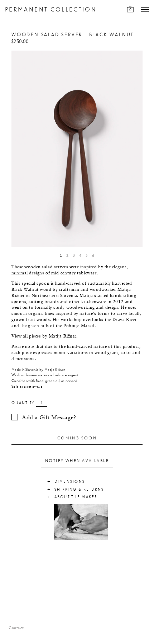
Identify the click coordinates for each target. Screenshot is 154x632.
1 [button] (61, 256)
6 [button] (93, 256)
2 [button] (67, 256)
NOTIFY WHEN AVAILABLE (77, 461)
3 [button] (74, 256)
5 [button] (87, 256)
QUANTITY (22, 403)
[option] (77, 149)
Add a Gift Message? (49, 418)
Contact (16, 628)
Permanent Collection (51, 10)
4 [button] (80, 256)
